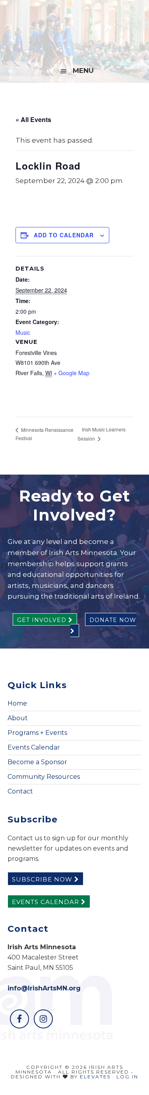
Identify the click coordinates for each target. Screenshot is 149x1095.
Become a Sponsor (37, 762)
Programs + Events (37, 732)
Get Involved (42, 620)
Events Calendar (34, 747)
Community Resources (44, 776)
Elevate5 (95, 1077)
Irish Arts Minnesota (75, 29)
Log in (127, 1077)
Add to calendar (64, 235)
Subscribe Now (43, 879)
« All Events (33, 119)
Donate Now (112, 620)
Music (22, 332)
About (18, 718)
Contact (20, 791)
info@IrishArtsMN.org (44, 988)
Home (17, 703)
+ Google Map (71, 373)
